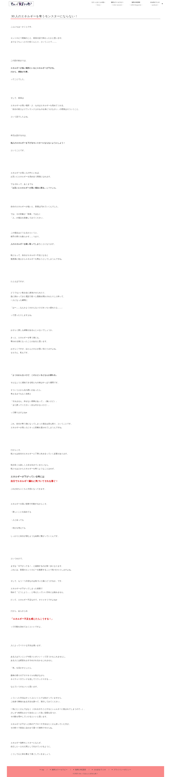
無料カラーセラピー (59, 770)
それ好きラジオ (100, 770)
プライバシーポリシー (122, 770)
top (43, 770)
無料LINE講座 (80, 770)
